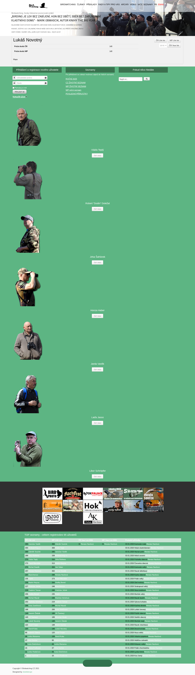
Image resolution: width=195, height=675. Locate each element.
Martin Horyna (60, 563)
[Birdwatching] (38, 5)
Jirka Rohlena (34, 556)
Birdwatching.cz (35, 548)
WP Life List (57, 540)
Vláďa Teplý (59, 548)
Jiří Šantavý (59, 613)
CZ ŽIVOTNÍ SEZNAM (76, 83)
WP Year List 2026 (109, 540)
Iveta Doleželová (34, 644)
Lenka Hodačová (33, 652)
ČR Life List (30, 540)
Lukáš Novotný (34, 621)
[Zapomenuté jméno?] (45, 78)
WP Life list (174, 40)
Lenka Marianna (34, 636)
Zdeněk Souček (61, 544)
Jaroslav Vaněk (34, 544)
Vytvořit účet (19, 97)
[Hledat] (147, 78)
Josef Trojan (33, 625)
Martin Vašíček (32, 656)
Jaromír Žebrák (34, 613)
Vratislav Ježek (34, 586)
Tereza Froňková (34, 648)
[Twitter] (100, 663)
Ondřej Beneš (60, 583)
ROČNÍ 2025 (71, 79)
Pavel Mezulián (34, 563)
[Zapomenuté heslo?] (45, 83)
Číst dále (97, 155)
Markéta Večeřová (62, 598)
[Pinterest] (89, 663)
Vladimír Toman (35, 590)
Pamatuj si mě (21, 88)
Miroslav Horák (34, 609)
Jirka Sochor (32, 640)
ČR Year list (174, 45)
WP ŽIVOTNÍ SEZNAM (76, 86)
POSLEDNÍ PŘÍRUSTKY (77, 94)
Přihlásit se (19, 92)
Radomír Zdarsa (34, 633)
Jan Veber (59, 567)
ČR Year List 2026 (86, 540)
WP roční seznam (73, 90)
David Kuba (33, 629)
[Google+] (95, 663)
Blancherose (33, 575)
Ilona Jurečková (35, 606)
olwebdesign (27, 672)
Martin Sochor (60, 625)
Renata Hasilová (87, 544)
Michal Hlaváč (34, 598)
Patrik (31, 579)
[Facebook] (106, 663)
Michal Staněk (34, 567)
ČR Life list (160, 40)
